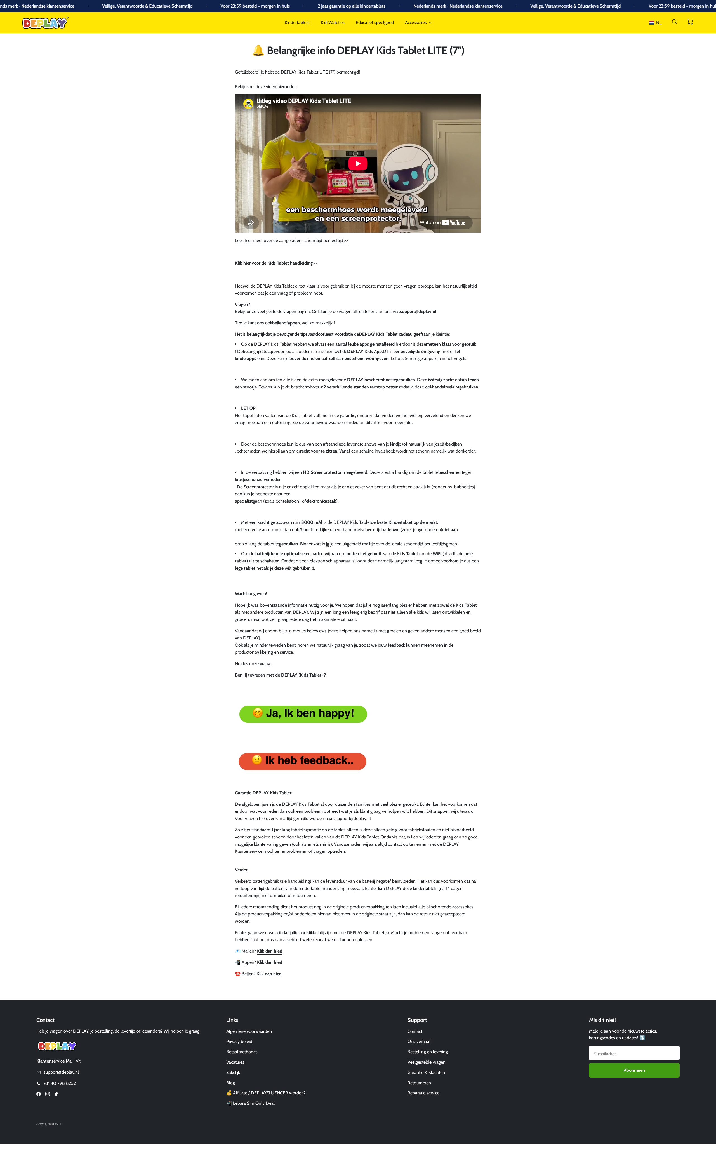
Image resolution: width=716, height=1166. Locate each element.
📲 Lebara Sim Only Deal (250, 1103)
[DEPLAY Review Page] (302, 715)
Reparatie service (423, 1093)
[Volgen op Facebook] (38, 1094)
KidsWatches (333, 22)
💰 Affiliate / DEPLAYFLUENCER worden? (265, 1093)
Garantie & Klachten (426, 1072)
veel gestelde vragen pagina (283, 311)
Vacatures (235, 1062)
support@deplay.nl (61, 1072)
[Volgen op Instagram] (47, 1094)
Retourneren (419, 1082)
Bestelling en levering (428, 1051)
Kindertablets (297, 22)
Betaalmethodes (242, 1051)
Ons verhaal (419, 1041)
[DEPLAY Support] (302, 762)
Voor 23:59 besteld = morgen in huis (215, 6)
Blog (230, 1082)
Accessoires (416, 22)
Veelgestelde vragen (427, 1062)
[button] (656, 23)
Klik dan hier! (269, 951)
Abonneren (634, 1070)
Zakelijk (233, 1072)
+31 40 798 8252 (60, 1083)
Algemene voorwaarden (249, 1031)
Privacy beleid (239, 1041)
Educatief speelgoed (375, 22)
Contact (415, 1031)
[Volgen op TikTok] (56, 1094)
